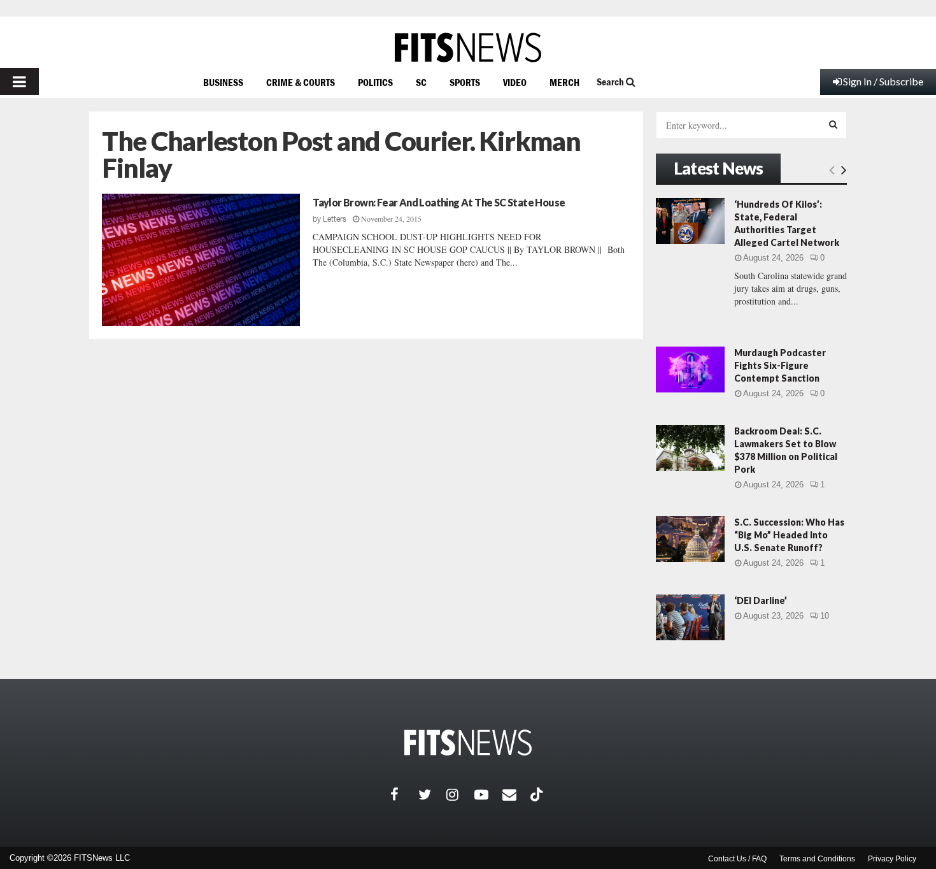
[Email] (516, 794)
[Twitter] (432, 794)
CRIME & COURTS (300, 82)
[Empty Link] (832, 169)
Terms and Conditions (817, 858)
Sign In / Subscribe (883, 81)
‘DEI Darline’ (760, 600)
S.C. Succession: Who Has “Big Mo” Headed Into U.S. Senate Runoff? (789, 535)
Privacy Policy (892, 858)
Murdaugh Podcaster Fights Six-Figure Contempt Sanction (780, 365)
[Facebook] (404, 794)
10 (824, 616)
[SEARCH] (833, 124)
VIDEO (515, 82)
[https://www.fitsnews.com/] (468, 47)
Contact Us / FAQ (737, 858)
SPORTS (465, 82)
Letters (334, 219)
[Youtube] (488, 794)
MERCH (564, 82)
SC (421, 82)
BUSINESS (223, 82)
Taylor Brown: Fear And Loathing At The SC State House (439, 202)
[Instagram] (460, 794)
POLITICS (375, 82)
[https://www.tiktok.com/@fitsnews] (538, 794)
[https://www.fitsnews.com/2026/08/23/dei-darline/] (690, 617)
